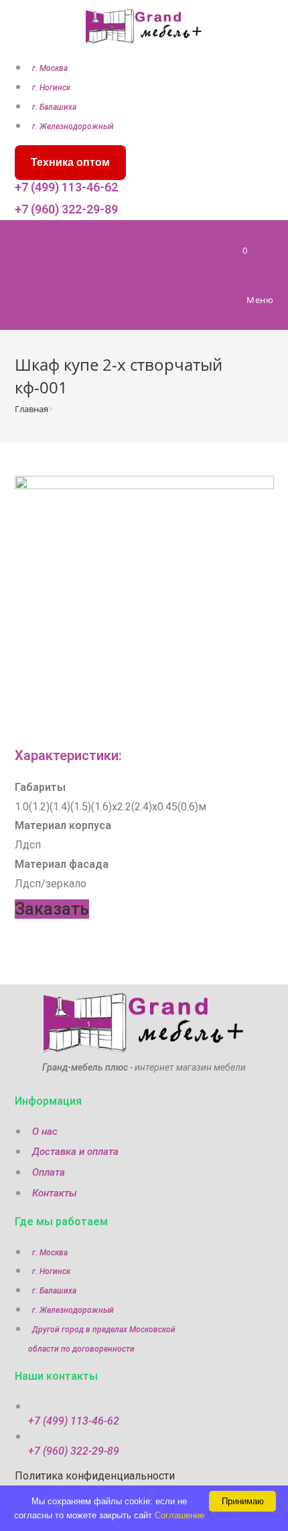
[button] (52, 909)
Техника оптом (70, 162)
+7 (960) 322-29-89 (66, 209)
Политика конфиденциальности (95, 1475)
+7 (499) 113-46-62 (66, 187)
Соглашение (179, 1515)
